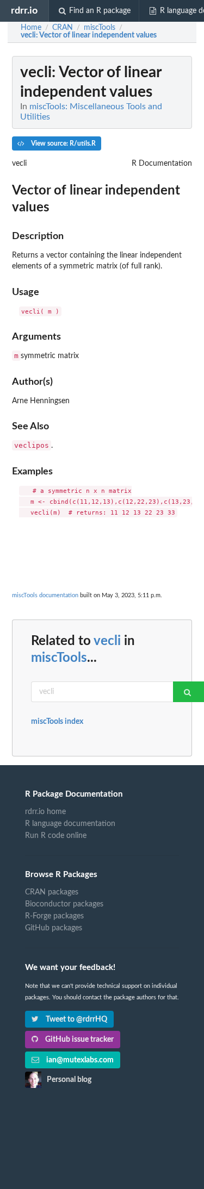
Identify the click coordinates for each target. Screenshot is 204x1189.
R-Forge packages (54, 916)
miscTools (59, 658)
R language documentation (70, 824)
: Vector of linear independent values (89, 35)
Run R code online (55, 836)
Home (31, 28)
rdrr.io (24, 10)
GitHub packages (53, 928)
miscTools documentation (45, 595)
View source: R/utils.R (62, 143)
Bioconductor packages (64, 904)
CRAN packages (51, 892)
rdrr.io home (45, 812)
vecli (107, 641)
